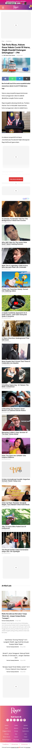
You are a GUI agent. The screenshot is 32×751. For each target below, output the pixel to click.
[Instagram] (11, 720)
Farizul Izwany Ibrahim (8, 620)
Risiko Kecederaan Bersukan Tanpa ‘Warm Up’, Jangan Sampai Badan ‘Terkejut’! (14, 616)
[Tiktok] (18, 720)
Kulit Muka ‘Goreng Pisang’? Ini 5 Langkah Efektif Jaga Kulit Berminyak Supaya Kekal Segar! (16, 642)
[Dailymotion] (24, 720)
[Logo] (16, 7)
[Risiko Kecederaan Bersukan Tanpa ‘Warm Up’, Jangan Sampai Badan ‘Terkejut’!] (16, 601)
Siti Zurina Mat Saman (9, 55)
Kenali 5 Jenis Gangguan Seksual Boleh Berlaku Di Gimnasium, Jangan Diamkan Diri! (16, 655)
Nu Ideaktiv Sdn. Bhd (14, 747)
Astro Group (28, 747)
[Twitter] (14, 720)
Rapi (3, 41)
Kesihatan (9, 41)
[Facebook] (7, 720)
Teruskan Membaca (16, 179)
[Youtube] (21, 720)
